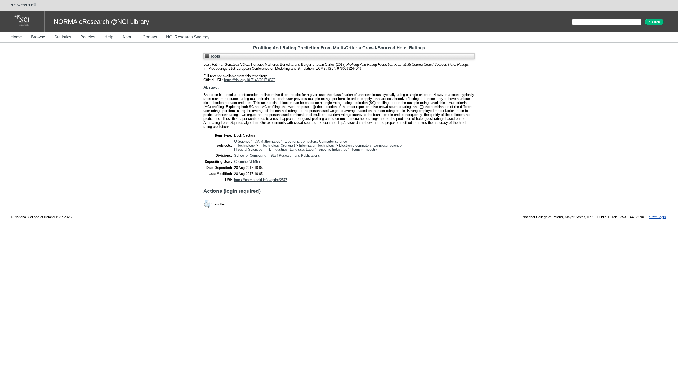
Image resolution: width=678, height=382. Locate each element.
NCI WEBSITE (22, 5)
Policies (87, 37)
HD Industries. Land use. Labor (290, 149)
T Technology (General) (277, 145)
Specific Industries (333, 149)
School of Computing (250, 155)
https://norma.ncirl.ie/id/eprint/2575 (260, 180)
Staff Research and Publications (295, 155)
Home (16, 37)
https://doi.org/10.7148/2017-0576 (249, 80)
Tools (214, 56)
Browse (38, 37)
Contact (149, 37)
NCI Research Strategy (187, 37)
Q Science (242, 141)
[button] (207, 204)
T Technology (244, 145)
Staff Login (657, 217)
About (127, 37)
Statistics (62, 37)
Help (108, 37)
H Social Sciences (248, 149)
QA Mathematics (267, 141)
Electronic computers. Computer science (315, 141)
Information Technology (317, 145)
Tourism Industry (364, 149)
